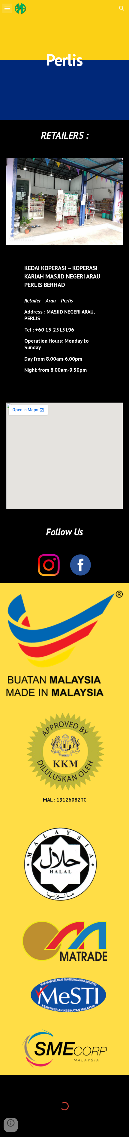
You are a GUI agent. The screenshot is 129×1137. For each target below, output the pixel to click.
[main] (64, 59)
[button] (7, 8)
